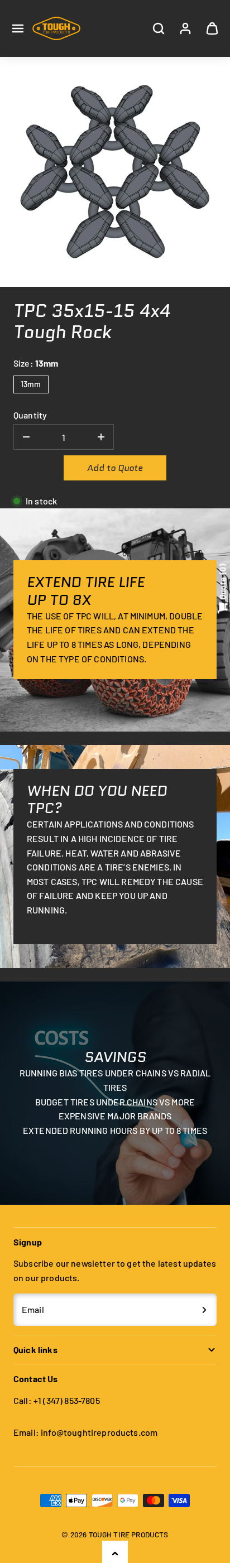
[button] (17, 28)
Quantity (30, 415)
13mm (31, 384)
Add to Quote (115, 467)
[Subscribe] (204, 1309)
